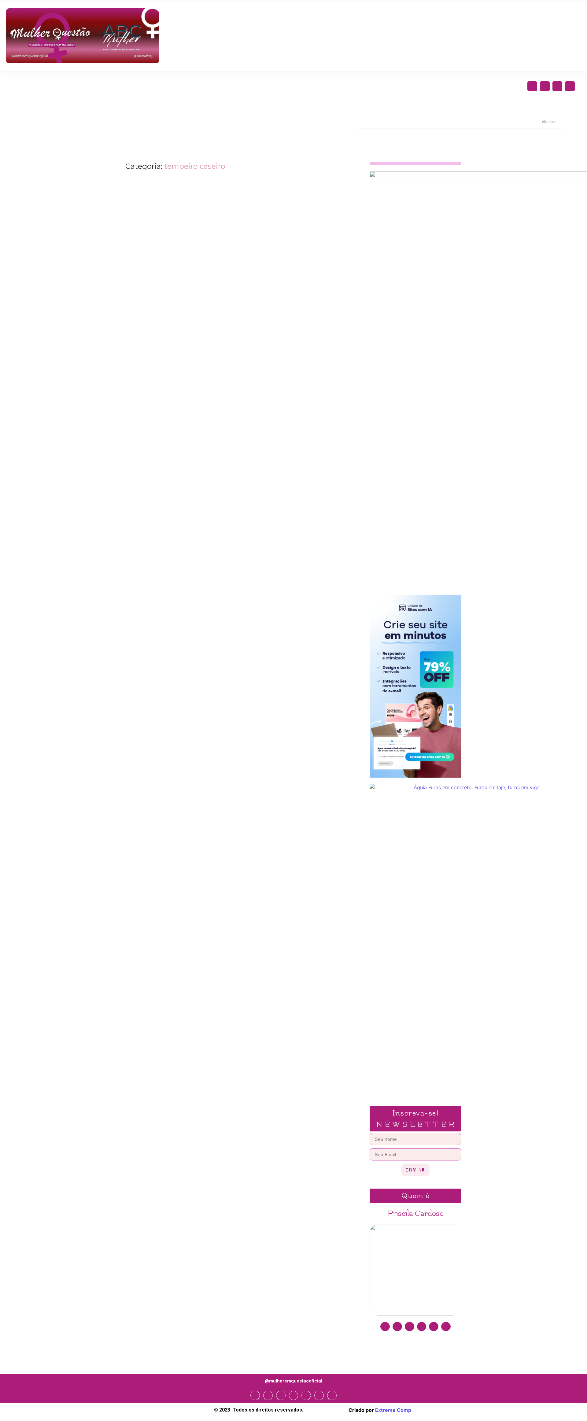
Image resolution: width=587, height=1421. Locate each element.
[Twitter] (557, 86)
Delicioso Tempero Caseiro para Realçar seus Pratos (201, 287)
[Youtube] (570, 86)
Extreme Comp (393, 1410)
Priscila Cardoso (416, 1213)
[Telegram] (306, 1395)
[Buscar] (569, 122)
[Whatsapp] (319, 1395)
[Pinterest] (433, 1326)
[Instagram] (545, 86)
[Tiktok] (446, 1326)
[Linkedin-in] (421, 1326)
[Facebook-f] (532, 86)
